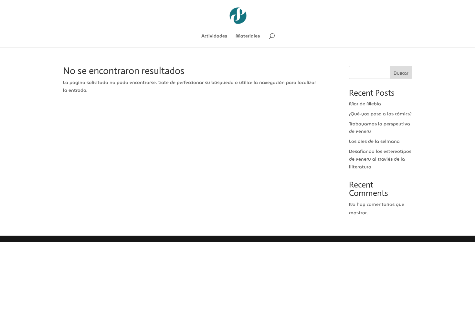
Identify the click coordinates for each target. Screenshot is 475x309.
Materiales (248, 36)
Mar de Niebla (365, 103)
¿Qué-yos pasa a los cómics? (380, 113)
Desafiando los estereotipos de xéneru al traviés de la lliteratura (380, 159)
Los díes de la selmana (374, 141)
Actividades (214, 36)
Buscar (401, 73)
